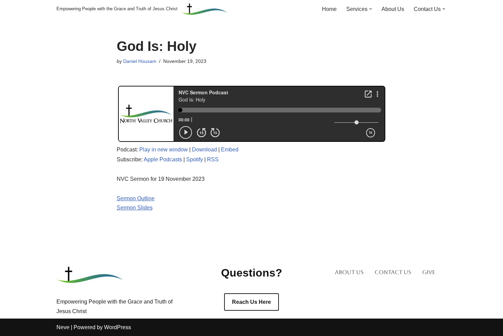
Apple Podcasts (163, 159)
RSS (213, 159)
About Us (393, 9)
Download (204, 149)
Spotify (194, 159)
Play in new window (163, 149)
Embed (229, 149)
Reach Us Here (251, 302)
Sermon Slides (135, 208)
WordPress (117, 327)
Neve (62, 327)
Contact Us (393, 272)
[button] (370, 9)
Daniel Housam (139, 61)
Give (428, 272)
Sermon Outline (136, 198)
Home (329, 9)
